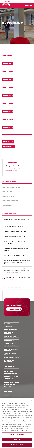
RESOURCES (8, 321)
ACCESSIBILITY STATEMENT (9, 361)
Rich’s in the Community (10, 200)
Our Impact (9, 366)
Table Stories (9, 371)
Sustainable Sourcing (8, 333)
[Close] (32, 400)
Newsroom (8, 326)
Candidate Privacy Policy (10, 354)
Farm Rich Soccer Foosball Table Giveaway (15, 236)
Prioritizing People (11, 382)
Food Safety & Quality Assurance (11, 379)
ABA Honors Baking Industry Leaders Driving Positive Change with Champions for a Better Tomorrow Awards (17, 262)
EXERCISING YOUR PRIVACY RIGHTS (10, 344)
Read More (7, 63)
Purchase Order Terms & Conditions (11, 337)
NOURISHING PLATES (11, 376)
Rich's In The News (8, 196)
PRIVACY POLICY (9, 341)
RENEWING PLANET (10, 373)
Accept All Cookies (17, 444)
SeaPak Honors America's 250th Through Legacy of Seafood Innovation (17, 242)
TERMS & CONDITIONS (11, 357)
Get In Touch (14, 309)
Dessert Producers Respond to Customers (15, 231)
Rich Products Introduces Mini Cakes (13, 226)
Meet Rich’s (8, 396)
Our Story (8, 391)
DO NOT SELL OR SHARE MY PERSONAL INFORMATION (11, 349)
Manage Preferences (17, 434)
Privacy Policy (24, 430)
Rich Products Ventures (9, 385)
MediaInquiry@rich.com (11, 170)
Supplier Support (11, 329)
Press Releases (7, 191)
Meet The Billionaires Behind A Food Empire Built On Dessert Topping (17, 278)
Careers (7, 324)
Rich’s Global (7, 1)
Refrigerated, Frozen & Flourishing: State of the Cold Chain (17, 220)
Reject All (17, 439)
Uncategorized (7, 205)
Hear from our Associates (11, 187)
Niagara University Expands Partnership (14, 255)
